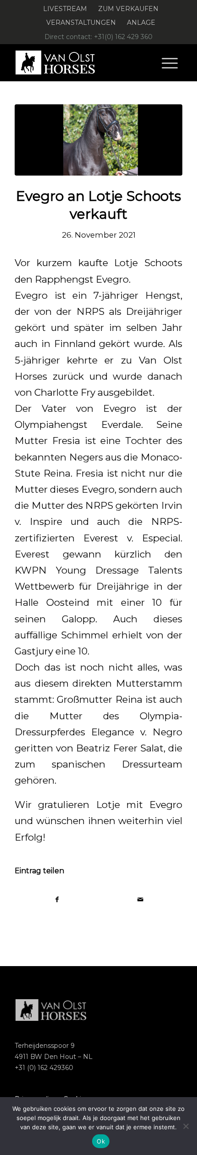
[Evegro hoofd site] (98, 140)
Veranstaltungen (81, 22)
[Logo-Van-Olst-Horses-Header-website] (81, 62)
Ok (101, 1141)
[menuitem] (65, 8)
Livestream (65, 9)
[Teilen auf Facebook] (56, 900)
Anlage (141, 22)
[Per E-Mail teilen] (140, 900)
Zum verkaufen (128, 9)
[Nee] (185, 1126)
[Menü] (169, 62)
